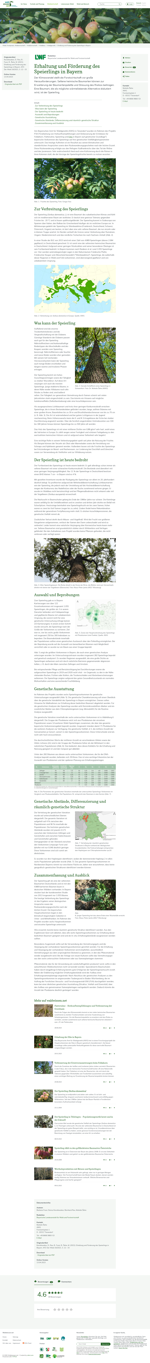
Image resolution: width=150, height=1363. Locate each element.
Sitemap (15, 1337)
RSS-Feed (27, 1343)
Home (5, 1337)
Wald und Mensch (83, 4)
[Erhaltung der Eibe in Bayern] (43, 1047)
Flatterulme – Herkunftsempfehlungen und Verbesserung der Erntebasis (83, 1007)
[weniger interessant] (59, 1309)
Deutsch (138, 3)
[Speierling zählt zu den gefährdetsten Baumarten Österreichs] (43, 1155)
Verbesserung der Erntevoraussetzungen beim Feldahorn (81, 1063)
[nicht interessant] (55, 1309)
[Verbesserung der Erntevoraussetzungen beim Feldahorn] (43, 1073)
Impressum (16, 1343)
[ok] (63, 1309)
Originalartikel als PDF (13, 84)
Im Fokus (24, 4)
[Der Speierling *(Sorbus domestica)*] (43, 1101)
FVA (103, 1352)
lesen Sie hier (123, 1348)
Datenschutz (17, 1340)
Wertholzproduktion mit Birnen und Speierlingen (77, 1169)
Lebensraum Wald (67, 4)
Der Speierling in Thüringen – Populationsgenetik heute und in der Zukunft (83, 1118)
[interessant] (67, 1309)
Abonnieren (105, 1344)
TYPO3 (14, 1356)
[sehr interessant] (71, 1309)
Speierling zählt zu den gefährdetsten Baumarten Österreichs (82, 1148)
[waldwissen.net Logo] (10, 4)
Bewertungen (44, 1282)
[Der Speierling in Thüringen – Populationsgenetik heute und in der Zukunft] (43, 1129)
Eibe (71, 137)
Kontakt (5, 1340)
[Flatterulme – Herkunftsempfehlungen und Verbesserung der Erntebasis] (43, 1018)
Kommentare (66, 1282)
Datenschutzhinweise (94, 1354)
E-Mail (125, 101)
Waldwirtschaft (52, 4)
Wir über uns (7, 1343)
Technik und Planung (37, 4)
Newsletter (84, 1336)
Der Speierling (70, 1091)
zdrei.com (30, 1355)
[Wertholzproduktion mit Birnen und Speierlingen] (43, 1178)
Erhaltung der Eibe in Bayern (67, 1037)
